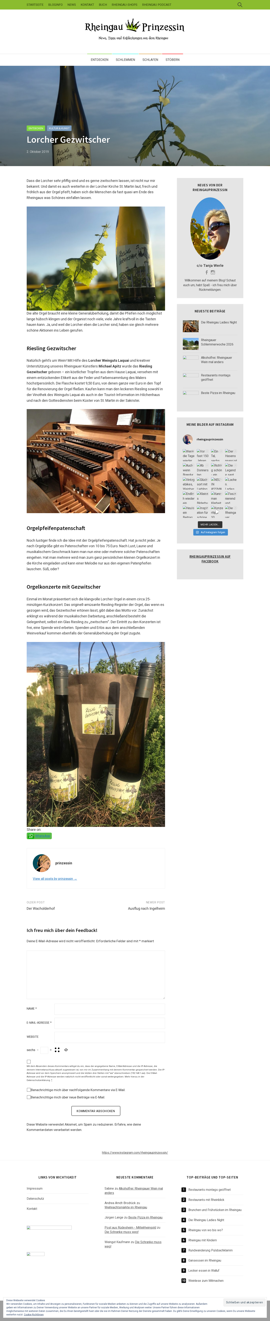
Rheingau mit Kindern (202, 1240)
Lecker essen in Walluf (203, 1270)
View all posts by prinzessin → (55, 879)
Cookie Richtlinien (34, 1314)
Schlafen (150, 60)
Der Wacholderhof (41, 908)
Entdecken (99, 60)
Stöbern (172, 60)
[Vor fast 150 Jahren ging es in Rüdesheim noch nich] (203, 455)
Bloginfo (55, 5)
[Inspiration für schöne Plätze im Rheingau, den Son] (203, 512)
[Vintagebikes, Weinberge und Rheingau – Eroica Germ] (189, 483)
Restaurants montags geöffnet (209, 1190)
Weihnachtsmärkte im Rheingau (126, 1207)
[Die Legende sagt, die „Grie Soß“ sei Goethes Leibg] (231, 469)
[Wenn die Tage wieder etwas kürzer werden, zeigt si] (189, 455)
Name (32, 1008)
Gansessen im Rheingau (204, 1260)
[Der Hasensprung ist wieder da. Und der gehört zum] (231, 455)
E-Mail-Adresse (39, 1022)
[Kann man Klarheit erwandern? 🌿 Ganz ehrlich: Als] (217, 498)
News (71, 5)
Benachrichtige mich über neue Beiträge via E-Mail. (68, 1097)
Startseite (35, 5)
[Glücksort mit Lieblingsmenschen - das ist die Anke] (203, 483)
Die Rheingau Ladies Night (206, 1220)
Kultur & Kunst (59, 128)
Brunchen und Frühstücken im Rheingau (215, 1210)
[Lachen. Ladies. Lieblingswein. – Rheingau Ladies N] (231, 483)
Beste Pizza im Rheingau (145, 1217)
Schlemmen (125, 60)
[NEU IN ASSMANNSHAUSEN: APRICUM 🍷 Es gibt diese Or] (217, 483)
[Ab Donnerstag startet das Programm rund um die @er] (203, 469)
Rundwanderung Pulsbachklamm (210, 1250)
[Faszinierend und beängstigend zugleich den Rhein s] (231, 498)
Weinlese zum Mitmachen (206, 1281)
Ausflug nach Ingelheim (146, 908)
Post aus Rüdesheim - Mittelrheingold (130, 1227)
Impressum (34, 1188)
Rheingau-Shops (124, 5)
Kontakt (87, 5)
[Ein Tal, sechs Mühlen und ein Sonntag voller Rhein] (217, 455)
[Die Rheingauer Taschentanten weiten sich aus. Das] (231, 512)
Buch (103, 5)
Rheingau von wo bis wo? (205, 1230)
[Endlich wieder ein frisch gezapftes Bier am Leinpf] (189, 498)
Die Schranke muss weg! (122, 1232)
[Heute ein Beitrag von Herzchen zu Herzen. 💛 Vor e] (189, 512)
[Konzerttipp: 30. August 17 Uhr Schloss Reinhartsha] (217, 512)
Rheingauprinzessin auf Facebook (210, 558)
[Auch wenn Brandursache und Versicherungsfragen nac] (189, 469)
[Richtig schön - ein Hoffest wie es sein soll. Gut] (217, 469)
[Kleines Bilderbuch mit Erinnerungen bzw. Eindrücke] (203, 498)
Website (33, 1036)
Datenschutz (35, 1198)
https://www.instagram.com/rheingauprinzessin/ (135, 1153)
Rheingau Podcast (156, 5)
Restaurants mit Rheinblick (206, 1200)
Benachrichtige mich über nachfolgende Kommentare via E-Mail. (78, 1090)
